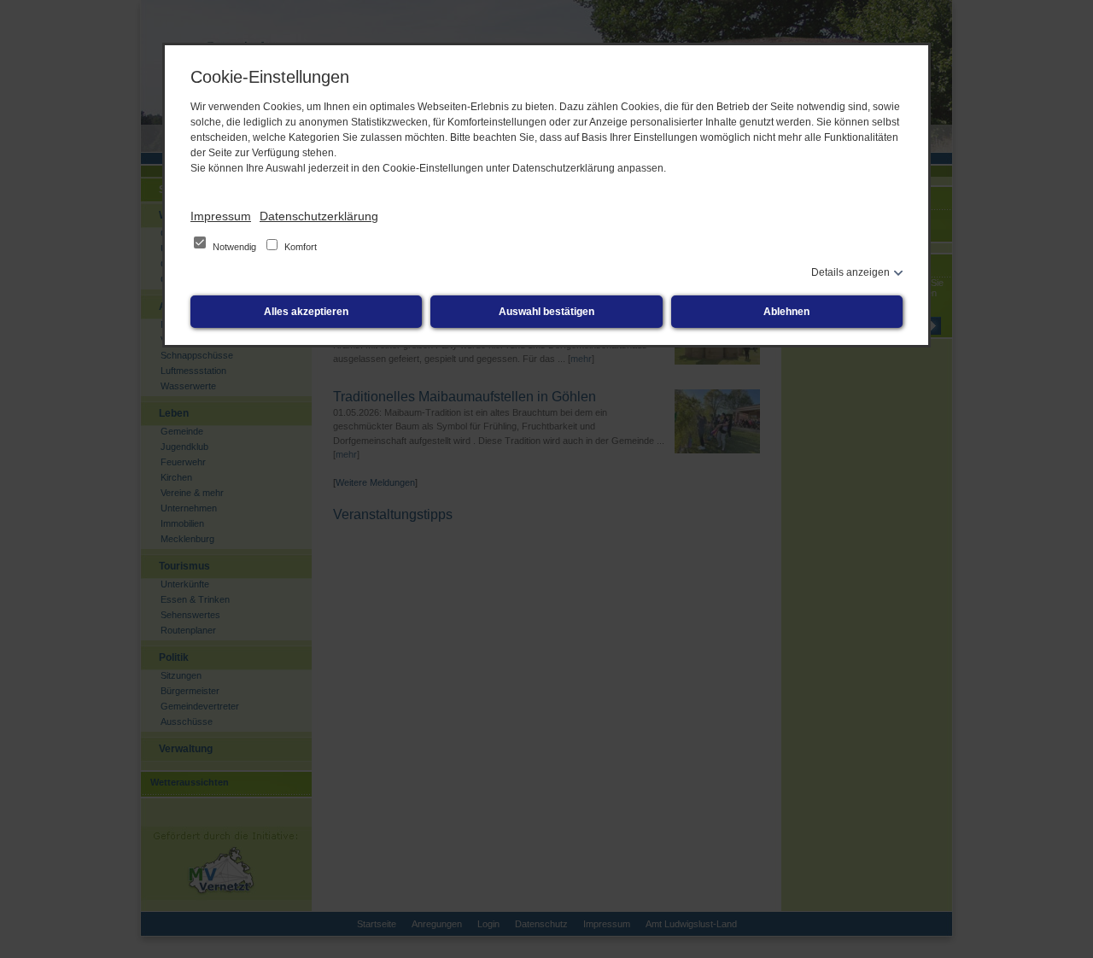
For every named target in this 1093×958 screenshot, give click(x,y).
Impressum (220, 216)
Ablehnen (786, 312)
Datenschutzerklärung (319, 216)
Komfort (299, 247)
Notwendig (234, 247)
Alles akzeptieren (306, 312)
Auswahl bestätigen (546, 312)
